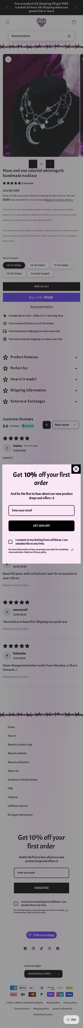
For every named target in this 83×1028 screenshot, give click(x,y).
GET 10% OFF (41, 526)
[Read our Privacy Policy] (72, 549)
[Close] (76, 469)
